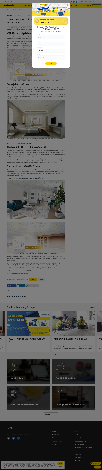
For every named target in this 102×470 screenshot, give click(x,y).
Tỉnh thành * (39, 47)
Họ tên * (39, 34)
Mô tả (38, 54)
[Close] (67, 5)
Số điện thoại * (40, 41)
